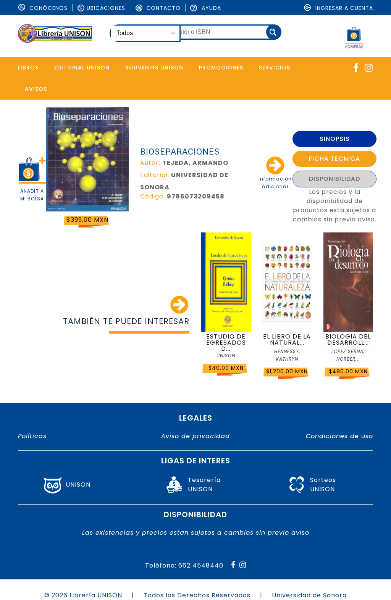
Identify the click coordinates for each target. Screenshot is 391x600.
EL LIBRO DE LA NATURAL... (287, 339)
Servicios (274, 67)
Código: (152, 196)
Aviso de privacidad (195, 436)
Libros (28, 67)
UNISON (78, 484)
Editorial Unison (82, 67)
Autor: (150, 162)
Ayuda (210, 8)
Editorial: (154, 175)
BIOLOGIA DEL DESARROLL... (348, 339)
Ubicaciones (106, 8)
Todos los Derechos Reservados (197, 595)
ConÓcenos (47, 8)
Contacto (162, 8)
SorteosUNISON (323, 485)
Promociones (221, 67)
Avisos (36, 89)
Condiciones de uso (339, 436)
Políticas (32, 436)
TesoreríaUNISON (204, 485)
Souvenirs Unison (154, 67)
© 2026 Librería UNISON (83, 595)
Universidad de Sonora (309, 595)
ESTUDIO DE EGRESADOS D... (226, 342)
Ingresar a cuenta (343, 8)
